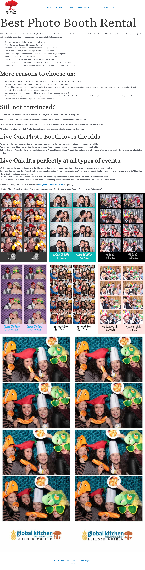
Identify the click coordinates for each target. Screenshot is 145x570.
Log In (95, 7)
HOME (50, 7)
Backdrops (60, 7)
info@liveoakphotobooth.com (51, 185)
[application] (88, 7)
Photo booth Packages (77, 7)
